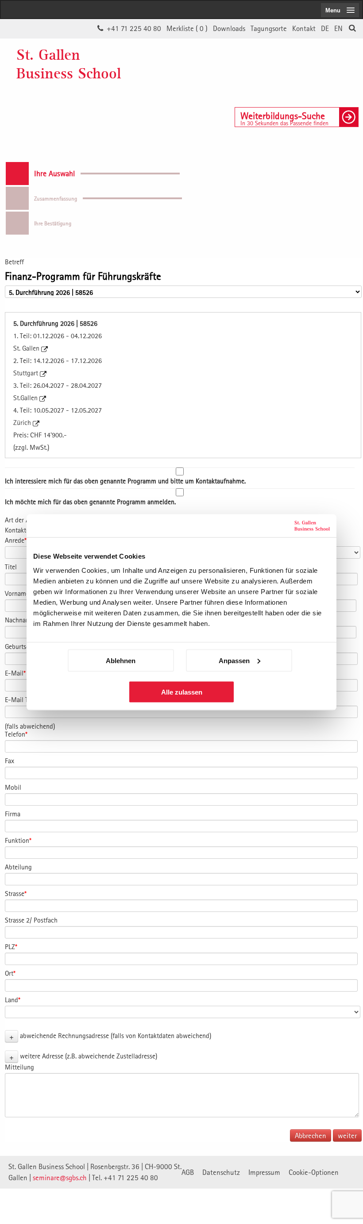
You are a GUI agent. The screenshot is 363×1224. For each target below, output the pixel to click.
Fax (9, 761)
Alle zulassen (181, 691)
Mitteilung (19, 1067)
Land (12, 1000)
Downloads (229, 28)
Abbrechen (310, 1135)
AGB (188, 1172)
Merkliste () (187, 28)
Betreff (14, 262)
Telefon (16, 734)
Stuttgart (26, 373)
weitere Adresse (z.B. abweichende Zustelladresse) (88, 1056)
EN (338, 28)
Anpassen (234, 660)
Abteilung (18, 867)
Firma (12, 814)
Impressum (264, 1172)
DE (325, 28)
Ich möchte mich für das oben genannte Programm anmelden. (90, 502)
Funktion (18, 840)
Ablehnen (120, 660)
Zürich (23, 422)
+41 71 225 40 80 (134, 28)
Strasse (16, 893)
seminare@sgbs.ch (60, 1177)
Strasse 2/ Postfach (31, 920)
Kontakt (304, 28)
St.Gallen (26, 398)
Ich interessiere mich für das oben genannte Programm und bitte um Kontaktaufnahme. (125, 481)
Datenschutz (221, 1172)
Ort (10, 973)
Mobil (13, 787)
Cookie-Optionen (314, 1172)
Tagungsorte (269, 28)
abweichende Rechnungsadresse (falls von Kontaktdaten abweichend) (115, 1035)
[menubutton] (340, 10)
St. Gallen (27, 348)
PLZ (11, 946)
